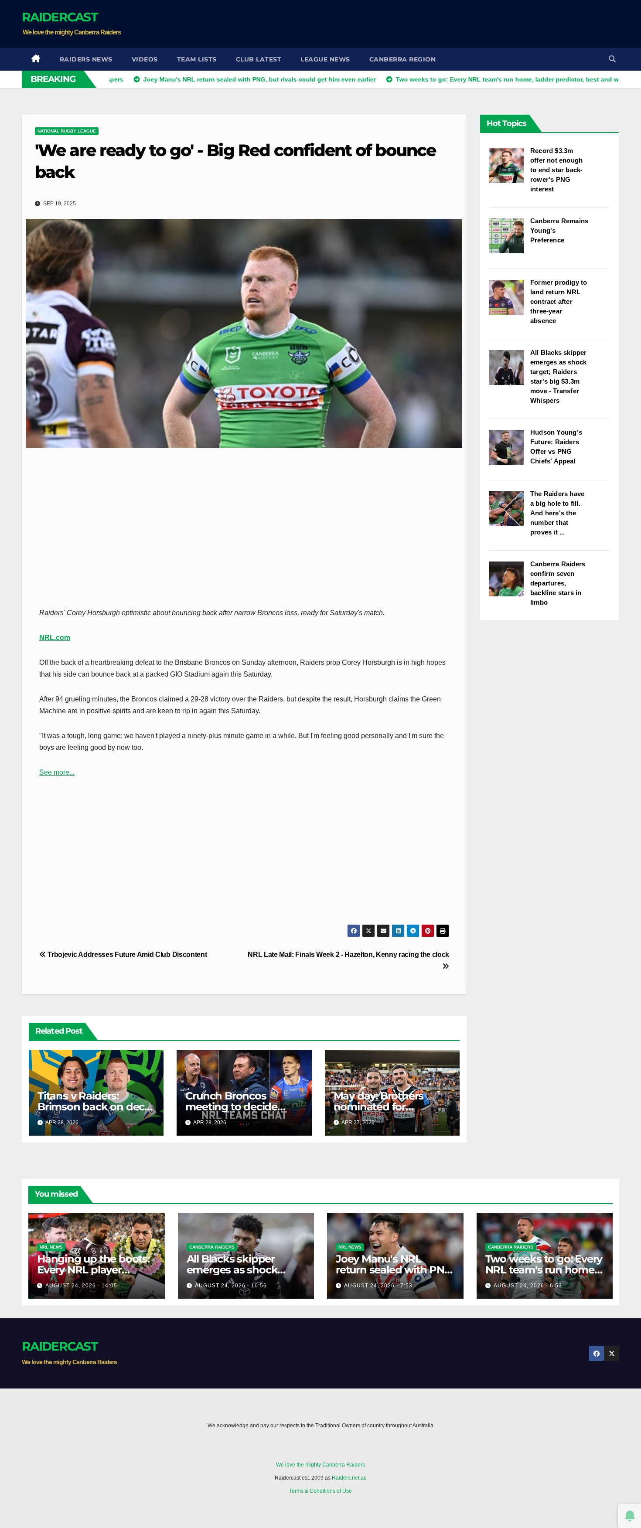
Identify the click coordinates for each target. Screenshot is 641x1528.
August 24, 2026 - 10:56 (231, 1286)
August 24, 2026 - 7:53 (378, 1286)
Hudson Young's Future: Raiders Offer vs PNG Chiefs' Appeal (556, 447)
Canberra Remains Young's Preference (559, 230)
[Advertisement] (460, 24)
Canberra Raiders (212, 1247)
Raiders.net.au (349, 1478)
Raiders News (86, 59)
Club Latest (259, 59)
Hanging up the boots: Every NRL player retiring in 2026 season (93, 1269)
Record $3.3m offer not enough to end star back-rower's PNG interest (556, 170)
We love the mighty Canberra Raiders (320, 1465)
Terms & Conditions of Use (320, 1491)
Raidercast (59, 17)
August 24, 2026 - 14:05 (81, 1286)
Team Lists (197, 59)
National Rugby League (67, 131)
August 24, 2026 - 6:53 (528, 1286)
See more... (57, 772)
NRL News (51, 1247)
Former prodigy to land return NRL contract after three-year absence (558, 301)
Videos (145, 59)
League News (325, 59)
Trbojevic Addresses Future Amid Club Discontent (126, 954)
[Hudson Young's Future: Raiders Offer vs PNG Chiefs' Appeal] (509, 452)
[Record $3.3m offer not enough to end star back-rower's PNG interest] (509, 170)
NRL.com (54, 637)
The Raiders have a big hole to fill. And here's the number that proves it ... (557, 513)
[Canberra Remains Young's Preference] (509, 240)
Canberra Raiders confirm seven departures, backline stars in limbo (557, 583)
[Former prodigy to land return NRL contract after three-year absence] (509, 302)
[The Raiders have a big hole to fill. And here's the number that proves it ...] (509, 513)
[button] (612, 59)
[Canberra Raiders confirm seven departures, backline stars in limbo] (509, 583)
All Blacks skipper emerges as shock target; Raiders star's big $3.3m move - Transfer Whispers (558, 376)
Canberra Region (402, 59)
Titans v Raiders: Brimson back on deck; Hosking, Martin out (95, 1106)
